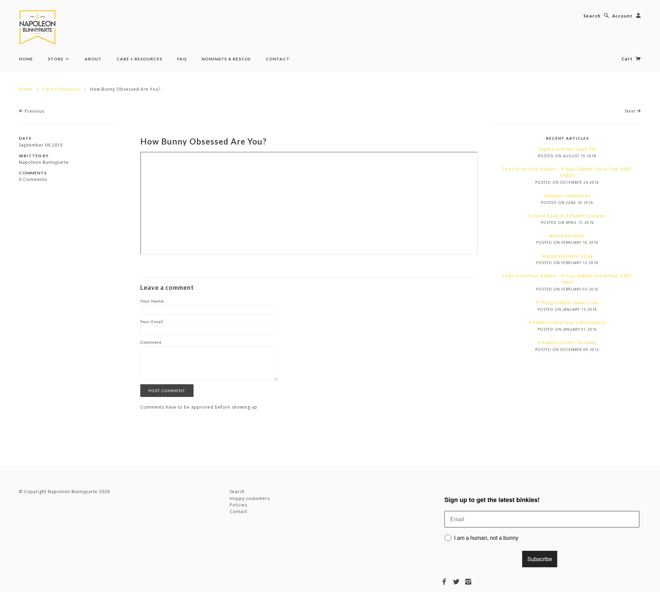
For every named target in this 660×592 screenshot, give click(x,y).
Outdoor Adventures (567, 196)
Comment (151, 342)
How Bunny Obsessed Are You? (203, 141)
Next (631, 111)
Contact (278, 58)
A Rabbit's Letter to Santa (567, 342)
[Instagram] (468, 581)
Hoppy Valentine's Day (567, 256)
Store (56, 58)
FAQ (182, 58)
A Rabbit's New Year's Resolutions (567, 323)
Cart (628, 59)
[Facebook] (444, 581)
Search (592, 16)
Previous (33, 111)
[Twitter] (456, 581)
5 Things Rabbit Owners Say (567, 303)
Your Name (152, 301)
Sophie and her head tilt (567, 149)
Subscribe (539, 559)
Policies (238, 505)
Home (26, 58)
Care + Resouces (61, 89)
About (93, 58)
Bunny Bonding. (567, 236)
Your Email (151, 321)
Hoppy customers (250, 498)
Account (622, 16)
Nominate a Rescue (226, 58)
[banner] (39, 27)
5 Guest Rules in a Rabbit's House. (567, 216)
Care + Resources (139, 58)
